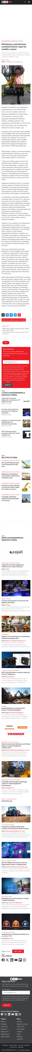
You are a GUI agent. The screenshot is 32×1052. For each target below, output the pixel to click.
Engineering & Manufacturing (12, 41)
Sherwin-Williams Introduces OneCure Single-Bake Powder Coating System (14, 863)
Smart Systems (6, 598)
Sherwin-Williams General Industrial (16, 867)
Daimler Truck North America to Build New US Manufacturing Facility (11, 422)
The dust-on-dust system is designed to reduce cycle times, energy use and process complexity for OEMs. (16, 870)
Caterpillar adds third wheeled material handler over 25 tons (10, 498)
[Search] (24, 2)
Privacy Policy (14, 382)
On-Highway (5, 634)
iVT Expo (7, 605)
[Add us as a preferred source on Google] (19, 315)
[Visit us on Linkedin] (11, 960)
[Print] (3, 315)
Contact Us (13, 1047)
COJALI (7, 569)
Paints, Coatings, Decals (9, 799)
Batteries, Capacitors (8, 932)
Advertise (5, 1045)
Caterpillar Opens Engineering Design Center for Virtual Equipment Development (14, 783)
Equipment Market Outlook (10, 742)
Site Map (20, 1047)
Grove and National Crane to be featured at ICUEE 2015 (10, 464)
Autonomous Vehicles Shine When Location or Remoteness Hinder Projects (15, 827)
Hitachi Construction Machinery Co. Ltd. (17, 750)
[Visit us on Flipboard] (20, 960)
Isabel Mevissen (7, 801)
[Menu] (28, 2)
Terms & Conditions (24, 1045)
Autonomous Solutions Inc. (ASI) (15, 831)
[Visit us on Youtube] (16, 960)
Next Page (18, 951)
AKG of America (10, 676)
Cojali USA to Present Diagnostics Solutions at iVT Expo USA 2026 (11, 400)
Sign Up (7, 385)
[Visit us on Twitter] (7, 960)
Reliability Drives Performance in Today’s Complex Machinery (15, 899)
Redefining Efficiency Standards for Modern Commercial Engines (13, 709)
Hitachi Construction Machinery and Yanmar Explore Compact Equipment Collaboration (16, 746)
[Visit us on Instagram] (24, 960)
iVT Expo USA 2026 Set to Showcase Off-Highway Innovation (10, 411)
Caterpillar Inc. (9, 788)
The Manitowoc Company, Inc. (14, 62)
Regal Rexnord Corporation (13, 902)
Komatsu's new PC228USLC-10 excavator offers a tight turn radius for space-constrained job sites (11, 487)
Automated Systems (8, 824)
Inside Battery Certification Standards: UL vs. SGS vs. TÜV (15, 935)
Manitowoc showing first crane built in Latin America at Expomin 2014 (11, 476)
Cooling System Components (10, 670)
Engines (4, 706)
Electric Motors (7, 896)
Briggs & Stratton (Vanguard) (14, 712)
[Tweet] (15, 315)
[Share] (7, 315)
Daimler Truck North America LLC (15, 641)
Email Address (7, 359)
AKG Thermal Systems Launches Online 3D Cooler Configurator (11, 433)
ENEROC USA (9, 938)
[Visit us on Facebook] (3, 960)
